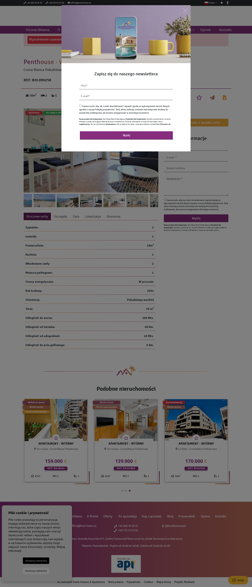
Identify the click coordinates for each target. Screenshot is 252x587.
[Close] (185, 10)
